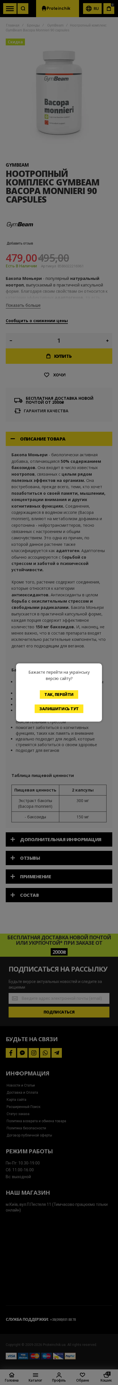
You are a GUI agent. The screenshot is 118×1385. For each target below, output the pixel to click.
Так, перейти (59, 694)
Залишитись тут (59, 708)
